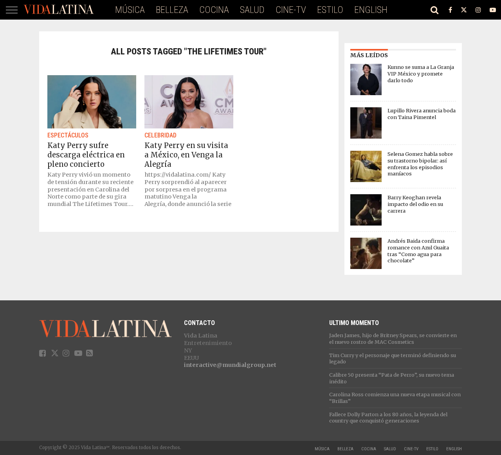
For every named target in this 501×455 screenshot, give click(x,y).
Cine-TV (291, 9)
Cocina (214, 9)
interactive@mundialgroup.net (230, 364)
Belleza (172, 9)
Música (130, 9)
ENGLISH (370, 9)
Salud (252, 9)
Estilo (330, 9)
